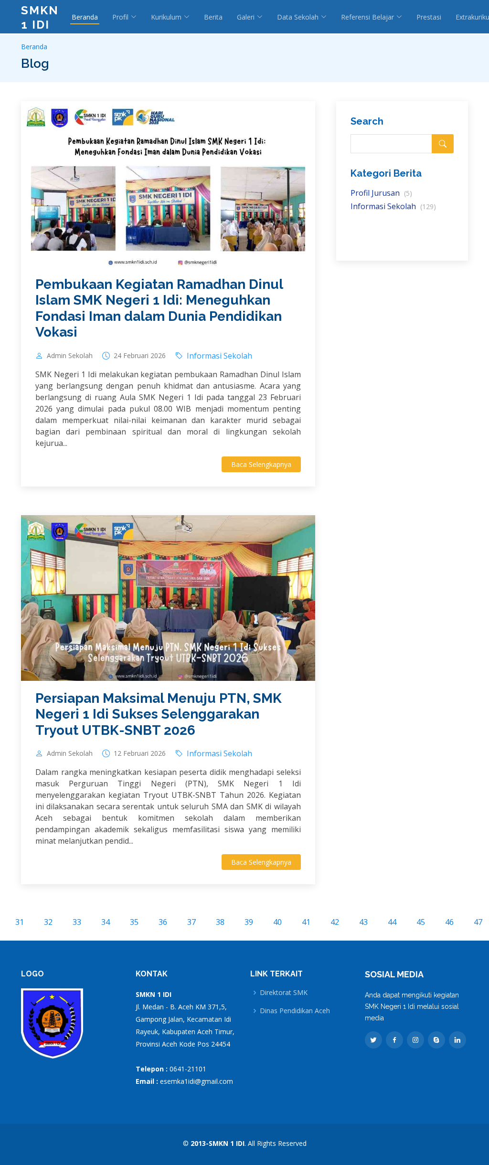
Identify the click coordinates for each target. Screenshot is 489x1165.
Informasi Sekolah (393, 206)
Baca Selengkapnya (261, 464)
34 (105, 922)
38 (220, 922)
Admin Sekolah (70, 355)
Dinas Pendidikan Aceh (295, 1010)
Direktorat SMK (284, 992)
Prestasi (428, 16)
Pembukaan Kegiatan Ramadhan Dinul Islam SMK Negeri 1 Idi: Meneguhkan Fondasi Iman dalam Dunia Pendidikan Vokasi (159, 308)
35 (134, 922)
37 (191, 922)
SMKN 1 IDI (40, 17)
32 (48, 922)
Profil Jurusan (381, 193)
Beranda (85, 16)
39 (248, 922)
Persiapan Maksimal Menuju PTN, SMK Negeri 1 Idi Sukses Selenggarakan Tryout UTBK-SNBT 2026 (158, 714)
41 (306, 922)
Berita (213, 16)
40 (277, 922)
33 (77, 922)
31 (19, 922)
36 (163, 922)
